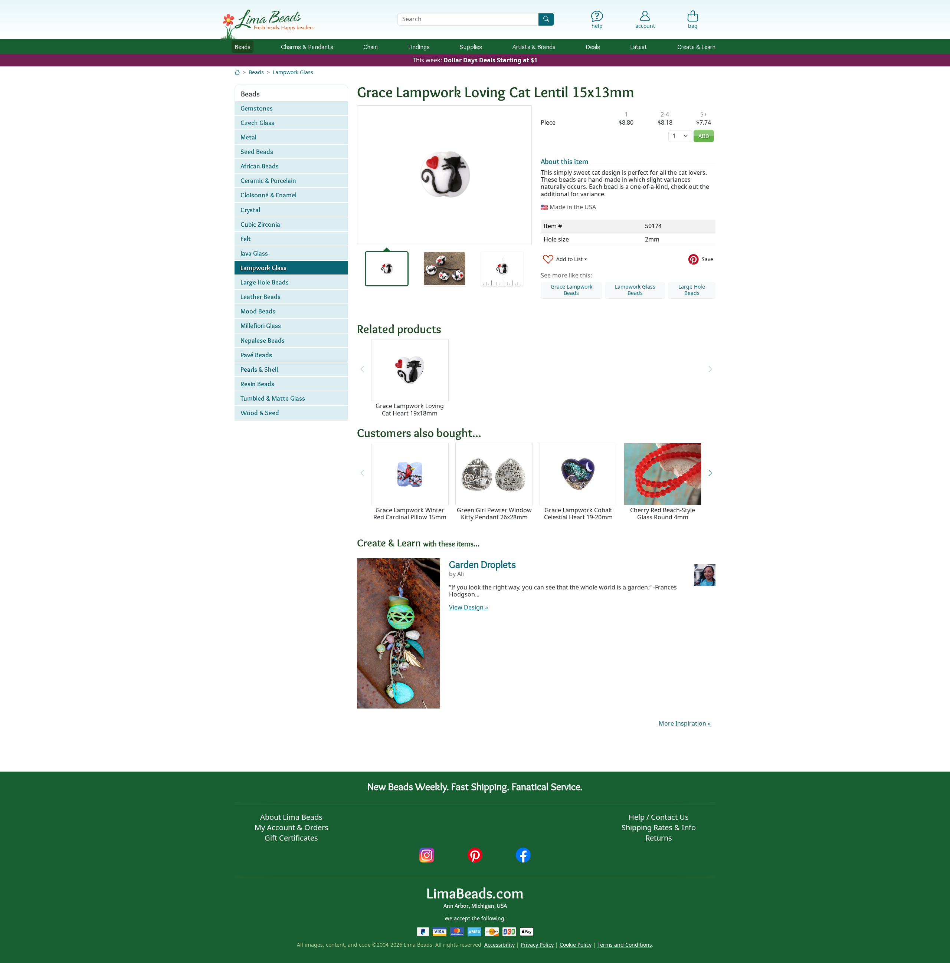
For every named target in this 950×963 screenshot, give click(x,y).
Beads (242, 46)
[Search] (546, 19)
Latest (638, 46)
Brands (534, 46)
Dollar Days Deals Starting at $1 (490, 60)
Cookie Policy (576, 944)
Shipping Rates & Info (659, 827)
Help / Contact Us (659, 817)
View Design (468, 607)
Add (703, 135)
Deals (593, 46)
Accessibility (499, 944)
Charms (307, 46)
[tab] (387, 268)
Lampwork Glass (293, 72)
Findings (419, 46)
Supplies (471, 46)
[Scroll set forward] (710, 473)
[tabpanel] (444, 175)
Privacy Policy (537, 944)
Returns (658, 838)
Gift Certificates (291, 838)
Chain (370, 46)
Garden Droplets (482, 564)
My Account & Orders (291, 827)
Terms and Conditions (624, 944)
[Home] (237, 72)
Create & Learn (696, 46)
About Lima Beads (291, 817)
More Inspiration (685, 723)
